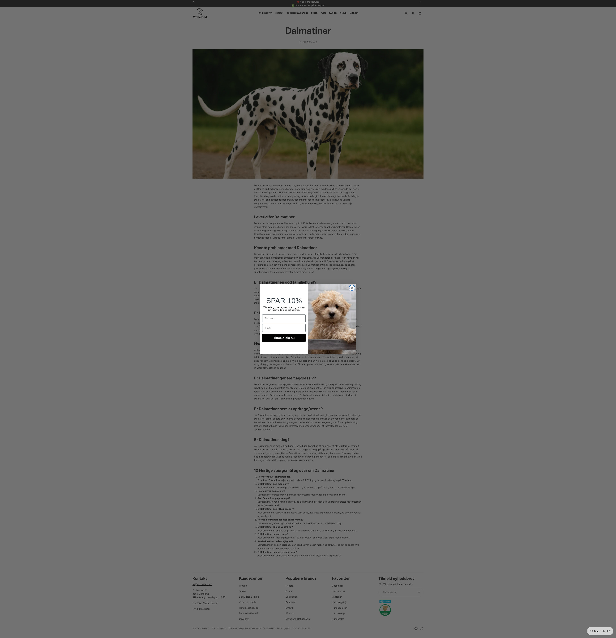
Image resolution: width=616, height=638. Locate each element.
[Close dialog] (352, 288)
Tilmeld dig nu (284, 338)
